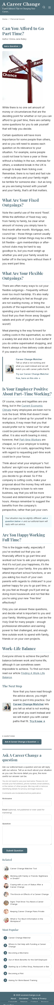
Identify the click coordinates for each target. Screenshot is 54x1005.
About (13, 998)
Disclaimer (24, 998)
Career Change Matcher (29, 359)
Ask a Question (11, 46)
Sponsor (45, 1002)
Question (6, 823)
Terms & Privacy (39, 998)
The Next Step (12, 686)
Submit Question (14, 850)
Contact (34, 1002)
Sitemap (24, 1002)
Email (23, 811)
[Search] (44, 7)
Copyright (12, 1002)
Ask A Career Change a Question (20, 742)
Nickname (7, 798)
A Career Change (21, 4)
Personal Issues (18, 19)
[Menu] (49, 7)
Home (4, 19)
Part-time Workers (30, 439)
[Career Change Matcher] (6, 707)
